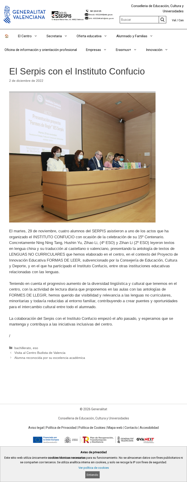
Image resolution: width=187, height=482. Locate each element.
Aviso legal (36, 427)
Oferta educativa (89, 36)
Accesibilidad (149, 427)
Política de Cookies (91, 427)
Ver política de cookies (93, 467)
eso (35, 348)
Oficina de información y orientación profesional (41, 50)
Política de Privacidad (61, 427)
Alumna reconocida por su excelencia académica (49, 358)
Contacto (131, 427)
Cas (181, 20)
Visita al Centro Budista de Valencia (39, 353)
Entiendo (92, 475)
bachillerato (22, 348)
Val (174, 20)
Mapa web (114, 427)
